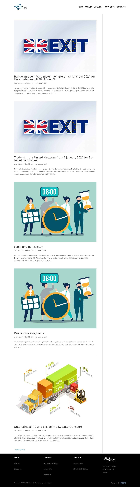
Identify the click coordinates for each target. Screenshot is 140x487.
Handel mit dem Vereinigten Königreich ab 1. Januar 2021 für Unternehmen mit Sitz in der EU (54, 77)
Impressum (121, 7)
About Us (98, 7)
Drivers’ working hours (29, 333)
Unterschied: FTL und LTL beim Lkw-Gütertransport (48, 427)
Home (80, 7)
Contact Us (110, 7)
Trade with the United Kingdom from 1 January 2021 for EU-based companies (53, 158)
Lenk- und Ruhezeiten (28, 247)
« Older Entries (19, 450)
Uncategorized (41, 164)
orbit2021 (19, 83)
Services (88, 7)
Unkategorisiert (41, 83)
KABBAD (123, 483)
